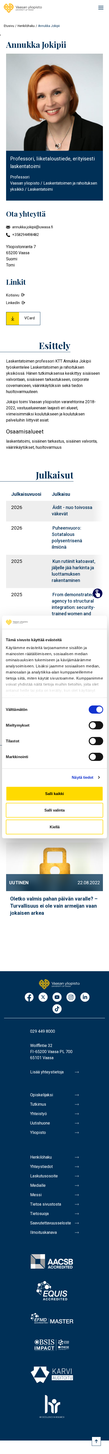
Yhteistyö (38, 1113)
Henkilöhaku (26, 26)
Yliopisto (38, 1132)
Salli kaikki (54, 793)
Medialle (38, 1185)
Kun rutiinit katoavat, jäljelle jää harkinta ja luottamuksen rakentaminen (73, 571)
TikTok (57, 1009)
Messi (36, 1194)
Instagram (71, 997)
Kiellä (55, 827)
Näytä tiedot (82, 777)
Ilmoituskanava (43, 1232)
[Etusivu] (23, 8)
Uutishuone (40, 1123)
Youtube (57, 997)
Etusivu (9, 26)
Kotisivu (12, 295)
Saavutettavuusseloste (50, 1223)
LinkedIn (13, 303)
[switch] (96, 725)
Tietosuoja (39, 1213)
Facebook (29, 997)
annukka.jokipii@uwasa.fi (32, 227)
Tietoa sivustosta (45, 1204)
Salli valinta (54, 810)
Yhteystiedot (41, 1166)
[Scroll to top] (96, 1441)
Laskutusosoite (44, 1176)
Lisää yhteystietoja (47, 1072)
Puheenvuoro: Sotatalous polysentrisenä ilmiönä (67, 537)
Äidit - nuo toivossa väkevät (72, 510)
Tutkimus (38, 1104)
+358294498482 (25, 234)
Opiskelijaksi (41, 1094)
